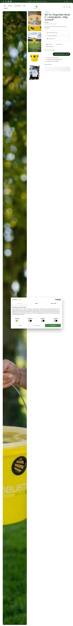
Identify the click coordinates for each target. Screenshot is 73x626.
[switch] (30, 321)
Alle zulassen (53, 325)
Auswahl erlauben (36, 325)
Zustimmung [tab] (19, 303)
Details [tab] (36, 303)
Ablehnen (20, 325)
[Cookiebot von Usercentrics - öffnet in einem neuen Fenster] (56, 300)
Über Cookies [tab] (53, 303)
